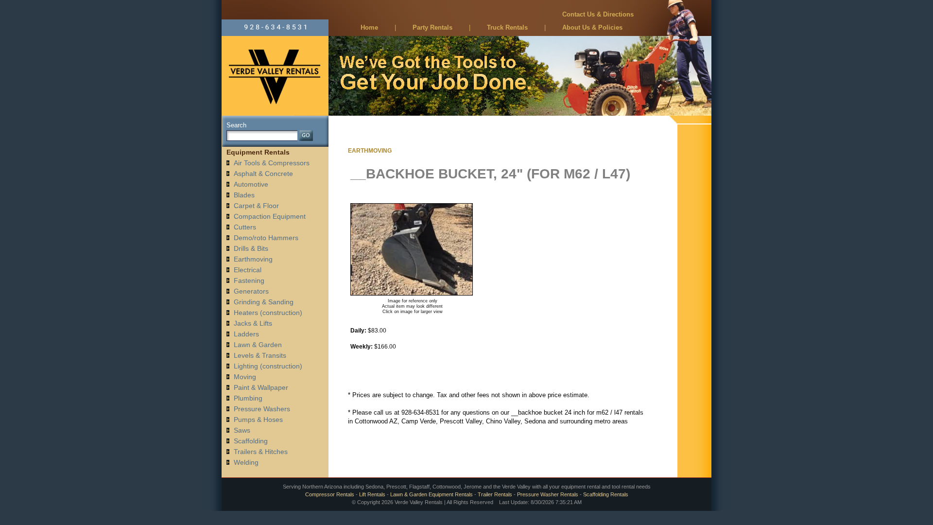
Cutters (245, 227)
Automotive (251, 184)
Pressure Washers (262, 409)
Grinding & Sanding (264, 302)
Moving (245, 377)
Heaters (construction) (268, 312)
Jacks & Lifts (253, 323)
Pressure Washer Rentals (547, 494)
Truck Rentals (507, 27)
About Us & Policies (592, 27)
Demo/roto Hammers (266, 238)
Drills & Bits (251, 248)
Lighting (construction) (268, 366)
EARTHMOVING (370, 150)
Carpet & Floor (256, 206)
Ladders (246, 334)
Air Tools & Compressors (272, 163)
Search (236, 125)
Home (369, 27)
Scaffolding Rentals (605, 494)
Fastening (249, 280)
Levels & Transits (260, 355)
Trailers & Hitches (261, 451)
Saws (242, 430)
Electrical (247, 270)
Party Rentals (432, 27)
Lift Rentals (372, 494)
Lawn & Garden (258, 345)
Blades (244, 195)
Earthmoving (253, 259)
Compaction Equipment (270, 216)
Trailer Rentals (495, 494)
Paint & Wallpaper (261, 387)
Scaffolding (251, 441)
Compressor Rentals (329, 494)
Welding (246, 462)
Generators (251, 291)
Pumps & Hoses (258, 419)
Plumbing (248, 398)
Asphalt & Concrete (263, 173)
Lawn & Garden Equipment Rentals (431, 494)
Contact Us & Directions (598, 14)
